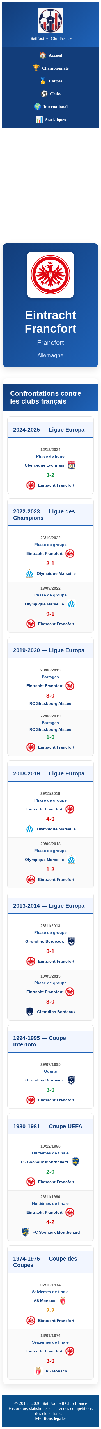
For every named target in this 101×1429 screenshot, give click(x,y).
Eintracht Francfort (56, 485)
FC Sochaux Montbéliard (44, 1162)
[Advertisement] (50, 181)
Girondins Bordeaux (44, 941)
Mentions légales (50, 1418)
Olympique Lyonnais (44, 465)
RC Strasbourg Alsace (50, 703)
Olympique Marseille (56, 573)
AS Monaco (45, 1300)
